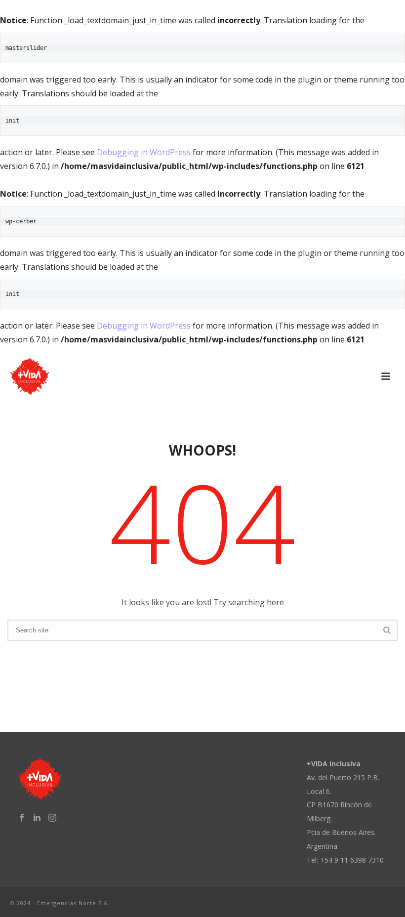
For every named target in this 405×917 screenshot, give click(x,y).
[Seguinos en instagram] (52, 818)
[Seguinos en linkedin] (37, 818)
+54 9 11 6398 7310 (352, 860)
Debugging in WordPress (144, 152)
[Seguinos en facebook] (22, 818)
